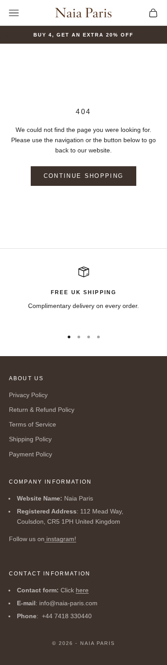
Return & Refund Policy (41, 409)
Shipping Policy (30, 439)
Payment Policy (30, 454)
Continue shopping (84, 175)
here (82, 590)
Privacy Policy (28, 394)
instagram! (60, 538)
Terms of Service (32, 424)
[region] (83, 294)
